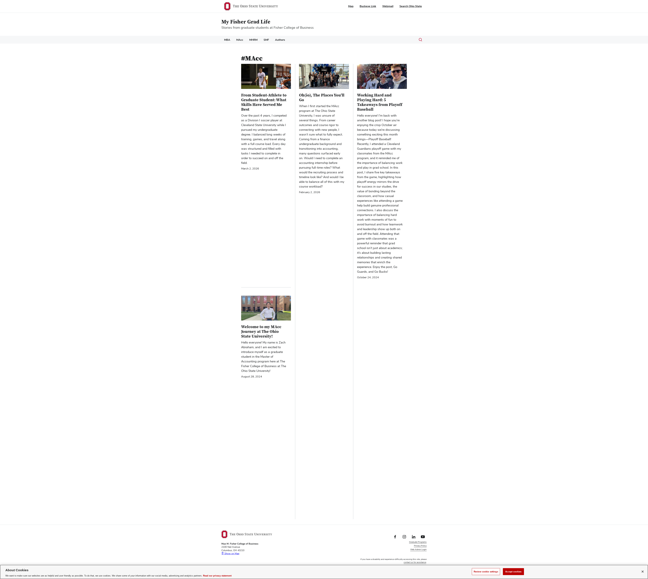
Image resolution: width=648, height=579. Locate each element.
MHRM (253, 40)
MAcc (239, 40)
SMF (266, 40)
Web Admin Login (418, 549)
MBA (227, 40)
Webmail (387, 6)
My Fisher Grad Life (245, 21)
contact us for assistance (415, 562)
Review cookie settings (486, 571)
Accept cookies (513, 571)
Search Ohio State (410, 6)
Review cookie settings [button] (416, 553)
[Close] (642, 571)
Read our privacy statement (217, 575)
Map (351, 6)
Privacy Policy (420, 545)
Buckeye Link (368, 6)
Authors (280, 40)
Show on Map (231, 553)
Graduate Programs (418, 542)
